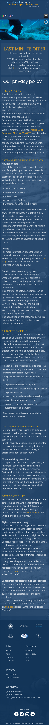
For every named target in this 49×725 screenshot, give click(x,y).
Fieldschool (30, 654)
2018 (27, 660)
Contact (10, 657)
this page (15, 571)
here (15, 67)
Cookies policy (12, 678)
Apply (8, 651)
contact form (32, 512)
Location (10, 660)
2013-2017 (29, 657)
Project (29, 651)
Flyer (8, 654)
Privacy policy (12, 674)
